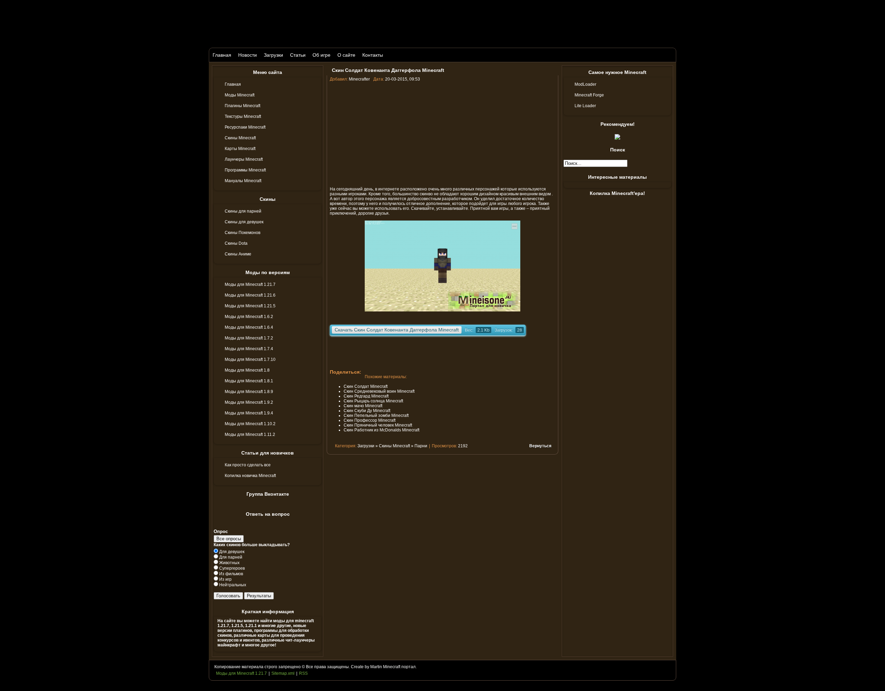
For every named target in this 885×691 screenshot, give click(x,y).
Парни (420, 445)
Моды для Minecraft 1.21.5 (250, 306)
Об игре (321, 55)
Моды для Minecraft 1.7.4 (249, 348)
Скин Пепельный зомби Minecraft (376, 415)
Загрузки (273, 55)
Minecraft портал (399, 666)
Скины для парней (243, 211)
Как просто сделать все (248, 465)
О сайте (346, 55)
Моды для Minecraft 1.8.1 (249, 381)
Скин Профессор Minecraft (369, 420)
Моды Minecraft (239, 95)
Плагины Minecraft (242, 105)
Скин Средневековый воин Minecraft (379, 391)
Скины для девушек (244, 222)
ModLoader (585, 84)
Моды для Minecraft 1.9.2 (249, 402)
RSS (303, 673)
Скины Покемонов (242, 232)
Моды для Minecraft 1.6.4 (249, 327)
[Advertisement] (442, 133)
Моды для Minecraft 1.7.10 (250, 359)
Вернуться (540, 445)
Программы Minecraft (245, 170)
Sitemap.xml (283, 673)
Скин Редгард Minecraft (366, 396)
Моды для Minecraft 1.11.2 (250, 434)
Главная (222, 55)
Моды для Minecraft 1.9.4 (249, 413)
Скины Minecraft (240, 138)
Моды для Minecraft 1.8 (247, 370)
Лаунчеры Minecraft (244, 159)
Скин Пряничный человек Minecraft (378, 425)
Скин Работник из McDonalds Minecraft (381, 430)
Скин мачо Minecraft (363, 405)
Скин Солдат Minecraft (366, 386)
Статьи (298, 55)
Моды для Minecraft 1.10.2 (250, 423)
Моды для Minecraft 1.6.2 (249, 316)
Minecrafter (359, 79)
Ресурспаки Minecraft (245, 127)
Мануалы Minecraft (243, 180)
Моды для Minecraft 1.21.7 (250, 284)
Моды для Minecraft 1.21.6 (250, 295)
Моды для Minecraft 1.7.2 (249, 338)
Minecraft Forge (589, 95)
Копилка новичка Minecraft (250, 475)
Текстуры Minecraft (243, 116)
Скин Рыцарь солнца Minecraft (373, 401)
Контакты (372, 55)
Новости (247, 55)
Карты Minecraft (240, 148)
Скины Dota (236, 243)
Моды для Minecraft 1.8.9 (249, 391)
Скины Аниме (238, 254)
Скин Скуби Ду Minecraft (367, 410)
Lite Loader (585, 105)
